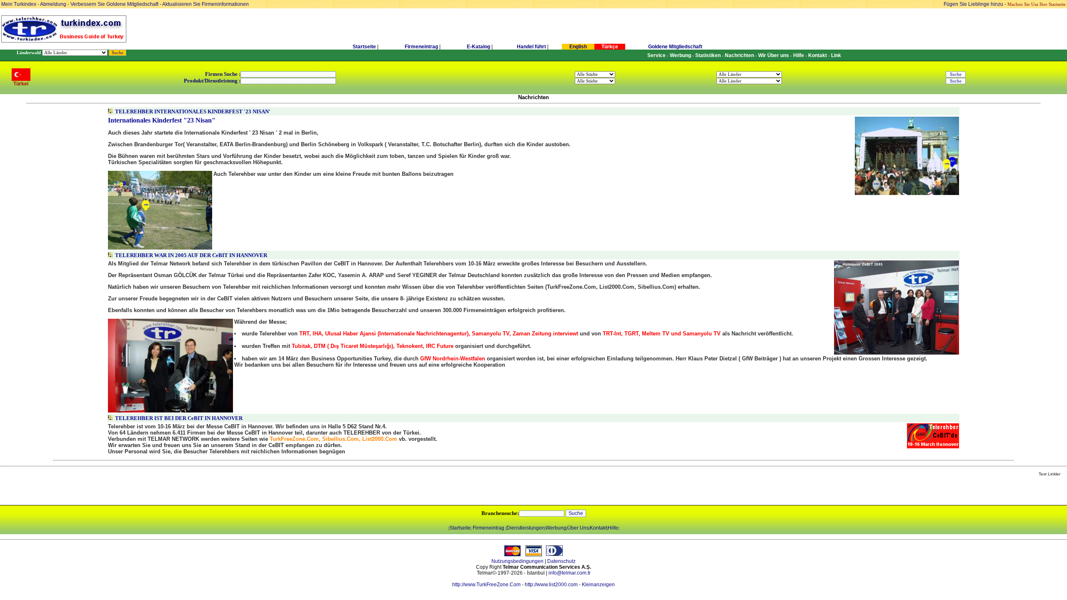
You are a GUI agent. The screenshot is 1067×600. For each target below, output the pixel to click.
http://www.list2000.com (551, 585)
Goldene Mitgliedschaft (675, 47)
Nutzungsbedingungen (517, 561)
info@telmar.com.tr (570, 573)
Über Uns (578, 528)
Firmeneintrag (422, 47)
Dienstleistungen (525, 528)
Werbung (556, 528)
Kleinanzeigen (598, 585)
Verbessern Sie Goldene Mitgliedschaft (115, 4)
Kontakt (598, 528)
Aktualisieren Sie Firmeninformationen (205, 4)
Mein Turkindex (18, 4)
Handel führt (531, 47)
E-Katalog (478, 47)
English (578, 47)
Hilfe (613, 528)
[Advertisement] (98, 491)
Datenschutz (561, 561)
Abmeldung (53, 4)
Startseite (364, 47)
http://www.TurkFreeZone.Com (486, 585)
